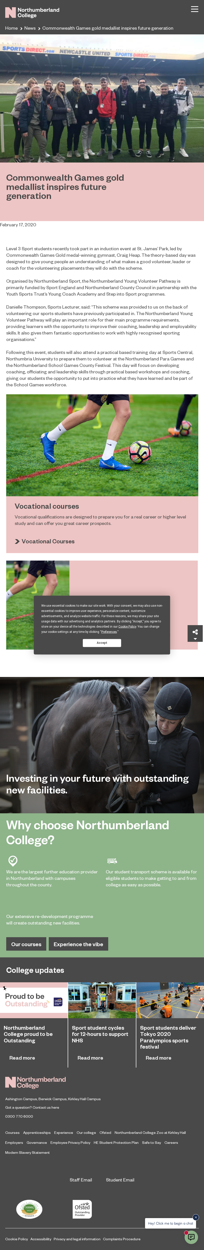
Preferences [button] (109, 631)
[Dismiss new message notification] (196, 1217)
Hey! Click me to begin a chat (170, 1223)
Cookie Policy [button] (127, 626)
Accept (102, 643)
